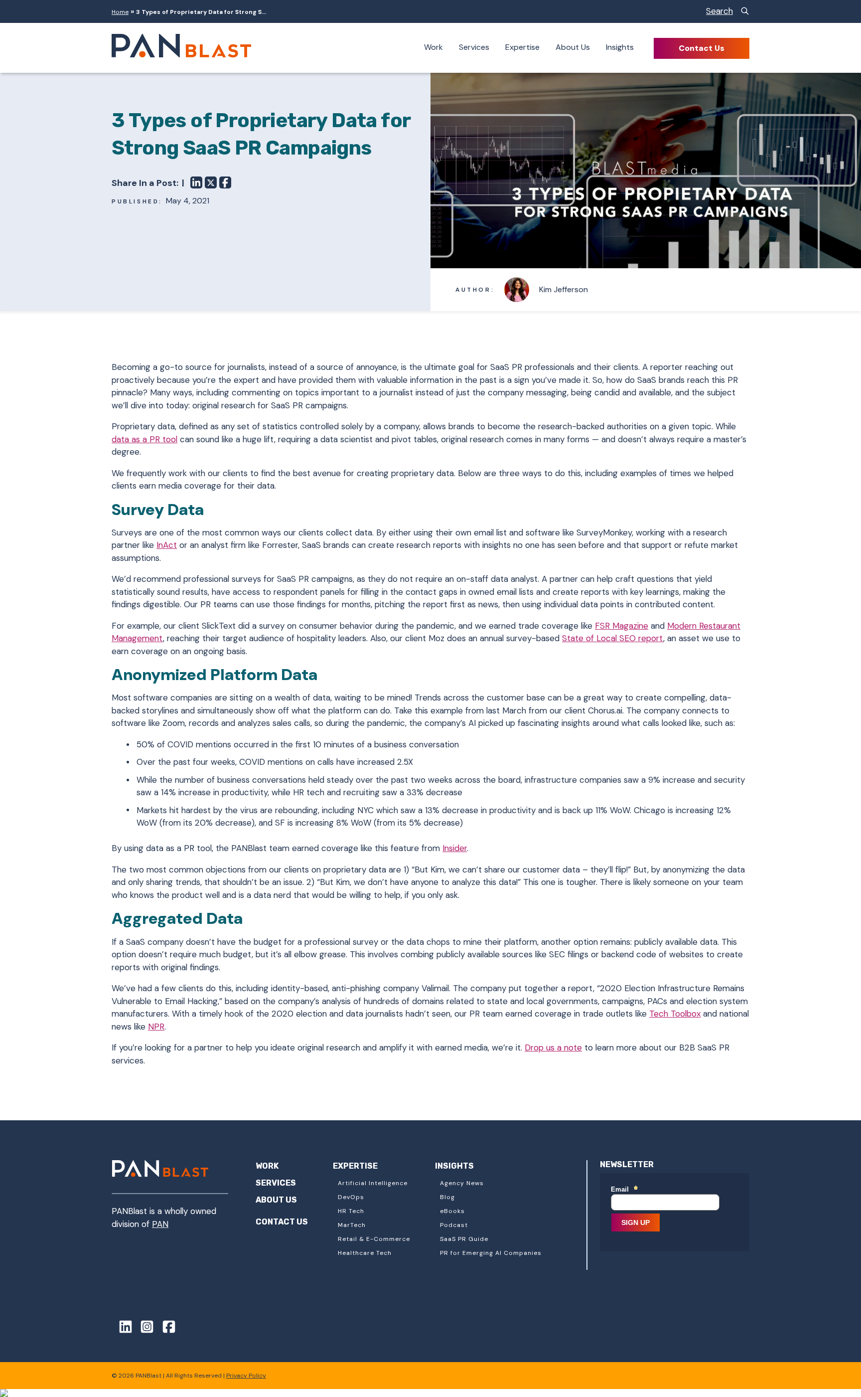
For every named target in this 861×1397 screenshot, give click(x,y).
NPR (156, 1026)
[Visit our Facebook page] (165, 1328)
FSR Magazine (621, 625)
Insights (620, 47)
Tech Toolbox (675, 1013)
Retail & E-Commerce (374, 1239)
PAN (160, 1224)
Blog (447, 1197)
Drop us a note (553, 1047)
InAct (166, 544)
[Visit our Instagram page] (144, 1328)
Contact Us (701, 48)
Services (474, 47)
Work (433, 47)
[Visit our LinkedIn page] (122, 1328)
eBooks (452, 1211)
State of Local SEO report (612, 638)
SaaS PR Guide (464, 1239)
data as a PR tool (144, 439)
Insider (454, 848)
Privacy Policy (246, 1376)
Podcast (454, 1225)
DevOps (351, 1197)
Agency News (462, 1183)
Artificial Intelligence (373, 1183)
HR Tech (351, 1211)
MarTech (352, 1225)
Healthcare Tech (365, 1253)
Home (120, 12)
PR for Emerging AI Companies (491, 1253)
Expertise (522, 47)
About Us (573, 47)
